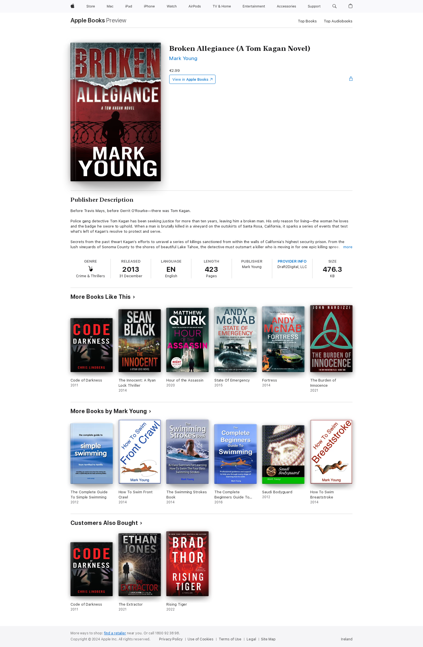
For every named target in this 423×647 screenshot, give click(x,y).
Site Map (268, 639)
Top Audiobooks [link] (338, 21)
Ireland (346, 639)
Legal (251, 639)
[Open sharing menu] (351, 79)
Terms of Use (230, 639)
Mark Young (183, 58)
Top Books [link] (307, 21)
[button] (334, 6)
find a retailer (115, 633)
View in (190, 79)
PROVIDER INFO (292, 261)
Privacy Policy (170, 639)
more (347, 247)
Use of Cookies (200, 639)
